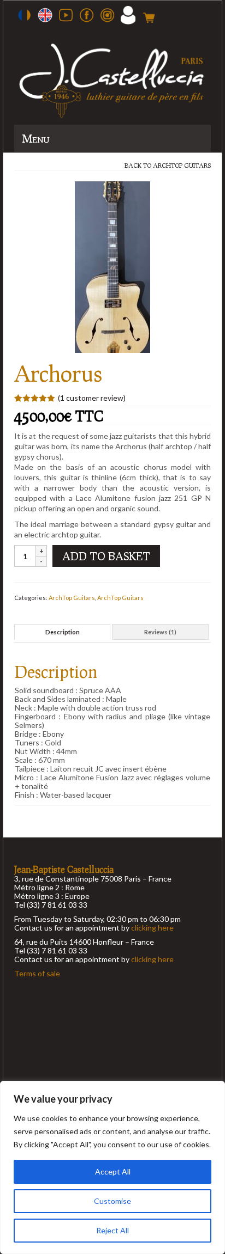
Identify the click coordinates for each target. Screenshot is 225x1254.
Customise (112, 1201)
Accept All (113, 1171)
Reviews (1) (160, 631)
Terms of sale (37, 973)
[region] (112, 1167)
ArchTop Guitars (182, 165)
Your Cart (148, 17)
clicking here (152, 927)
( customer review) (92, 397)
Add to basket (106, 555)
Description (62, 631)
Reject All (112, 1230)
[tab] (62, 632)
